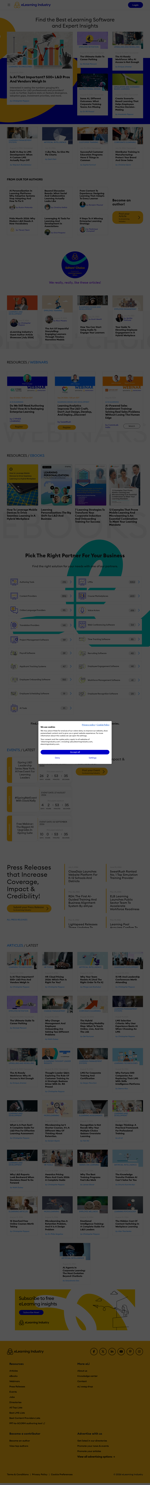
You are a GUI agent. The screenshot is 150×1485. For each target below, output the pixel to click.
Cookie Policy (103, 724)
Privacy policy (88, 724)
